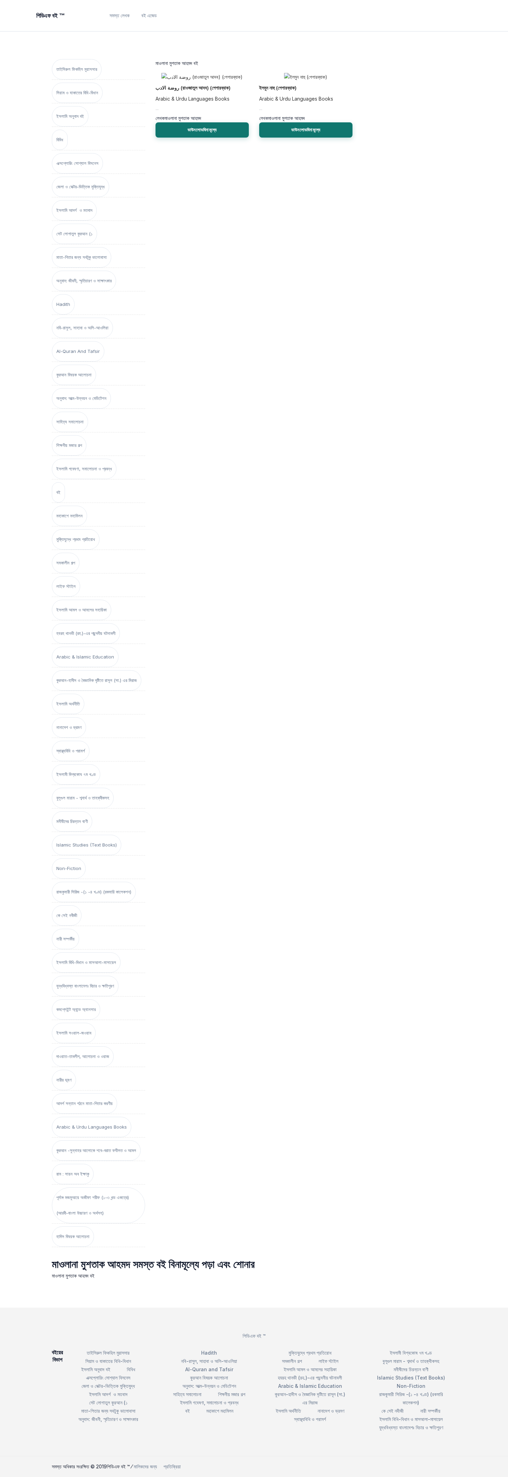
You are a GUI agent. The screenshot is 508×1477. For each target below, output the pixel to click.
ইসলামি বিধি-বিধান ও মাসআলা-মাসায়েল (86, 962)
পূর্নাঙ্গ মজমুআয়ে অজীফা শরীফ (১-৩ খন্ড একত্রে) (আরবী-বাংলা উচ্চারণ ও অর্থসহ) (92, 1205)
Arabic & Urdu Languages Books (91, 1127)
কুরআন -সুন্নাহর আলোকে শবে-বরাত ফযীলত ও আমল (96, 1150)
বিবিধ (59, 139)
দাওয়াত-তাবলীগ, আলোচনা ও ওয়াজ (82, 1056)
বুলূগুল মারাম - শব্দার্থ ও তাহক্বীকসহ (82, 798)
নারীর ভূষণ (64, 1080)
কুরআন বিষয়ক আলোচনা (74, 374)
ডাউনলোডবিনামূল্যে (202, 129)
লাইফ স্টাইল (66, 586)
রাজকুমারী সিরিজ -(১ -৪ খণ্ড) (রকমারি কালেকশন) (93, 892)
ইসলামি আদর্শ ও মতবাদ (74, 210)
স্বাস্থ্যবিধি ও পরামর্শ (70, 751)
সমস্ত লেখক (120, 15)
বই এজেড (149, 15)
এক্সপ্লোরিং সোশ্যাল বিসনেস (77, 163)
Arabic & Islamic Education (85, 657)
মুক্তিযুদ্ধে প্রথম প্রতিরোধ (75, 539)
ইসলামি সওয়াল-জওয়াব (73, 1033)
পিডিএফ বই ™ (254, 1336)
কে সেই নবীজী (66, 915)
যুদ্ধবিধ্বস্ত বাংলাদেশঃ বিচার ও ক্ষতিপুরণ (85, 986)
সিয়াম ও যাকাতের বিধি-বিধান (77, 92)
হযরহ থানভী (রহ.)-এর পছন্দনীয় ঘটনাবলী (85, 633)
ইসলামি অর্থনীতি (68, 704)
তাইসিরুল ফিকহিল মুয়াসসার (76, 69)
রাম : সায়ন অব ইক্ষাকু (72, 1174)
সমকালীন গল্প (65, 562)
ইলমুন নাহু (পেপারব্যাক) (278, 88)
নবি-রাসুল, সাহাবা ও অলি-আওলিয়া (82, 327)
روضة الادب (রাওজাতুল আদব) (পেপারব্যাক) (193, 88)
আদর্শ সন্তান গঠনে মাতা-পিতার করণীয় (84, 1103)
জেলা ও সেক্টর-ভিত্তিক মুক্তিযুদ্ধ (80, 186)
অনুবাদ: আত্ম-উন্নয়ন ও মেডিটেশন (81, 398)
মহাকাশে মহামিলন (69, 515)
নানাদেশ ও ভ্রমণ (69, 727)
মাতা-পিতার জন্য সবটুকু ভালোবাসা (81, 257)
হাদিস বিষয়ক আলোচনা (73, 1236)
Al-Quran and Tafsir (78, 351)
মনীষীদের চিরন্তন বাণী (72, 821)
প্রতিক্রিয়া (172, 1466)
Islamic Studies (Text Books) (86, 845)
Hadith (63, 304)
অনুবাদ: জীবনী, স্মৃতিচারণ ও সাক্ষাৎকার (84, 280)
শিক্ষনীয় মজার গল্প (69, 445)
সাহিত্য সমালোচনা (70, 421)
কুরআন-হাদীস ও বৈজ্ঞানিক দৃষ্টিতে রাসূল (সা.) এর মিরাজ (96, 680)
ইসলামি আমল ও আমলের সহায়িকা (81, 610)
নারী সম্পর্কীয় (65, 939)
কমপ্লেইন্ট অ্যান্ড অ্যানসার (76, 1009)
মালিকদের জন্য (145, 1466)
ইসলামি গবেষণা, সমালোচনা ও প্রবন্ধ (84, 468)
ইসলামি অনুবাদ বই (70, 116)
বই (58, 492)
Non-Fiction (68, 868)
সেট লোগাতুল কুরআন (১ (74, 233)
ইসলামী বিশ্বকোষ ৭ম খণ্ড (76, 774)
